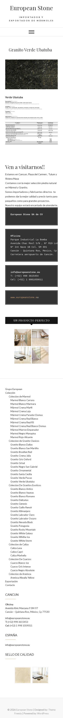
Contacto (10, 585)
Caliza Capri (16, 551)
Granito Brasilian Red (21, 452)
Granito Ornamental (20, 470)
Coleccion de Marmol (19, 396)
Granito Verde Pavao (21, 477)
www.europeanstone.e (23, 297)
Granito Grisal (17, 463)
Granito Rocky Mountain (23, 529)
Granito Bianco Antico (21, 489)
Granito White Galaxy (21, 533)
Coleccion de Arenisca (20, 574)
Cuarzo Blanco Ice (19, 562)
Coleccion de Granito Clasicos (24, 440)
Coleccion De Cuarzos (20, 559)
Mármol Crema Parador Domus (26, 415)
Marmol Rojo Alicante (21, 437)
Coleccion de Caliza (19, 544)
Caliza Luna (16, 548)
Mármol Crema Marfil (21, 407)
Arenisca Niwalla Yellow (22, 577)
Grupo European (13, 389)
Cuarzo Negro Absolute (22, 570)
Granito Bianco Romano (22, 496)
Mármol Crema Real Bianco (24, 418)
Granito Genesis (18, 503)
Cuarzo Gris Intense (20, 566)
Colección (10, 392)
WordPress (43, 713)
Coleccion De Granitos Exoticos (25, 485)
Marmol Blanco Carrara (22, 400)
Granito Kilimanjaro (20, 511)
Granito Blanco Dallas (21, 444)
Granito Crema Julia (20, 455)
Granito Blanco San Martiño (24, 448)
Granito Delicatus (19, 500)
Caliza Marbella (18, 555)
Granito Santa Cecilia (21, 474)
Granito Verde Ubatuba (22, 481)
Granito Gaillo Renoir (21, 507)
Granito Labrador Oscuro (23, 518)
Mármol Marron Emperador (24, 429)
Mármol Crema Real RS (22, 422)
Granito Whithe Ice (20, 537)
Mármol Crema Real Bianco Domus (28, 426)
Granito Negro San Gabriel (23, 466)
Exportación (11, 581)
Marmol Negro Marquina (23, 433)
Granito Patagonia (19, 526)
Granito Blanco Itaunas (22, 492)
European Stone (31, 8)
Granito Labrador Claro (22, 514)
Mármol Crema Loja (20, 411)
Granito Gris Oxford (20, 459)
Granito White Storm (21, 540)
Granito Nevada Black (21, 522)
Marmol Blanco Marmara (23, 403)
